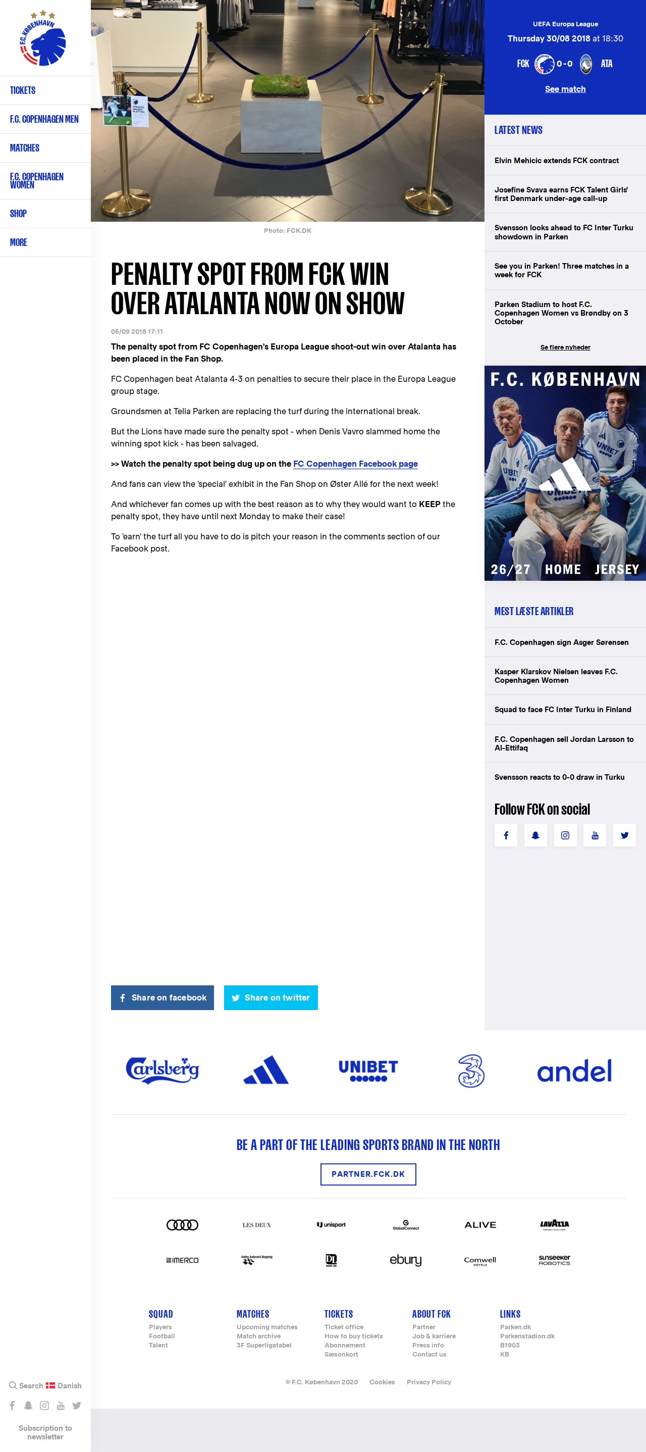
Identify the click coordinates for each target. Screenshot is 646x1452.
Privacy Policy (429, 1382)
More (18, 242)
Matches (24, 148)
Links (510, 1314)
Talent (158, 1345)
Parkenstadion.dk (527, 1336)
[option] (287, 111)
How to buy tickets (354, 1336)
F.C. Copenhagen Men (44, 119)
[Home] (43, 43)
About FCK (431, 1314)
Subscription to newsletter (45, 1432)
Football (162, 1336)
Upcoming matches (267, 1327)
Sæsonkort (341, 1354)
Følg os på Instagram (44, 1405)
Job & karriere (434, 1336)
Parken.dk (515, 1327)
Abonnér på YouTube (60, 1405)
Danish (70, 1385)
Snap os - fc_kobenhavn (28, 1405)
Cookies (382, 1382)
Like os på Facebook (12, 1405)
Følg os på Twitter (76, 1405)
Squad (161, 1314)
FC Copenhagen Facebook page (355, 464)
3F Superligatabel (264, 1345)
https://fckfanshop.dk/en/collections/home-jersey (565, 376)
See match (565, 88)
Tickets (22, 90)
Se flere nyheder (565, 347)
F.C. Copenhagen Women (37, 180)
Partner (424, 1327)
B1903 (510, 1345)
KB (504, 1354)
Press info (428, 1345)
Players (160, 1327)
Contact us (429, 1354)
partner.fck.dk (368, 1174)
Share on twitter (277, 998)
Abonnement (345, 1345)
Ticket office (344, 1327)
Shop (18, 213)
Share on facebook (169, 998)
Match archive (259, 1336)
